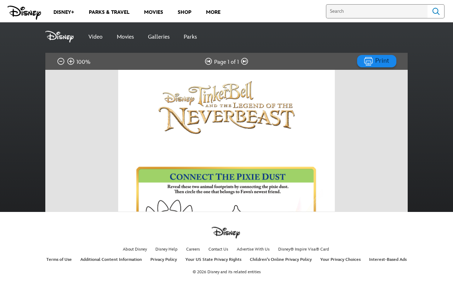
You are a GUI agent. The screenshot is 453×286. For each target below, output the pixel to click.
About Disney (135, 249)
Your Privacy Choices (340, 259)
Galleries (159, 37)
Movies (125, 37)
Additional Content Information (111, 259)
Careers (193, 249)
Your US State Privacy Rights (213, 259)
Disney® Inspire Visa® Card (303, 249)
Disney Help (166, 249)
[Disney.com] (24, 13)
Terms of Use (59, 259)
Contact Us (218, 249)
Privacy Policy (163, 259)
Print (381, 61)
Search (436, 11)
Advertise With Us (253, 249)
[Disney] (63, 36)
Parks (190, 37)
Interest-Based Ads (388, 259)
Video (95, 37)
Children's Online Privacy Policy (281, 259)
